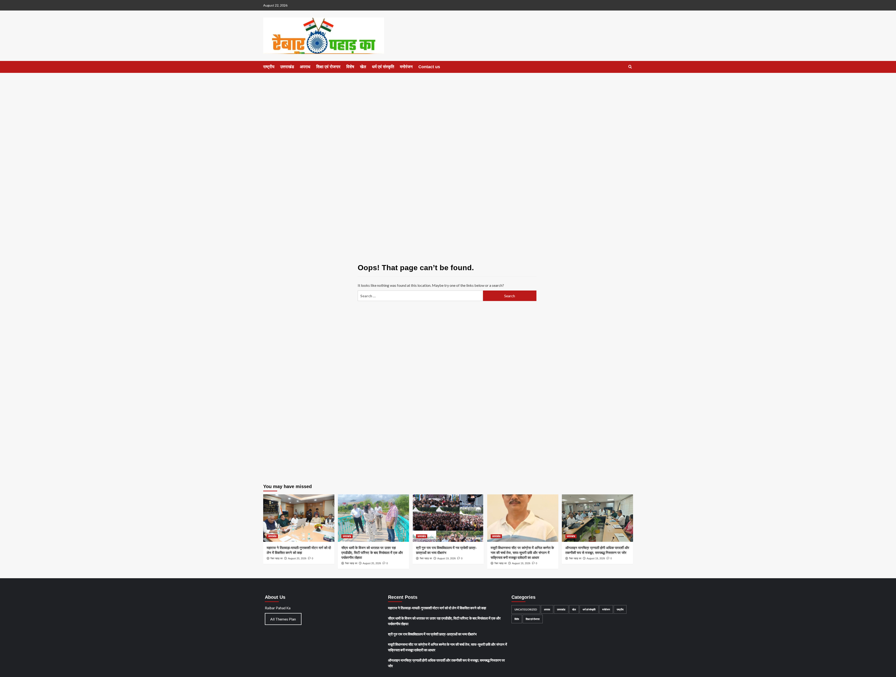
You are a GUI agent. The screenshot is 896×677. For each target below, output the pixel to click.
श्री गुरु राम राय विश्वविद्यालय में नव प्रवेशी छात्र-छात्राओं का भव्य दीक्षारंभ (432, 634)
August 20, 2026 (297, 558)
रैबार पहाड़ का (276, 558)
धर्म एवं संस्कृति (383, 66)
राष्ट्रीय (268, 66)
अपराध (305, 66)
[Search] (630, 67)
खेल (363, 66)
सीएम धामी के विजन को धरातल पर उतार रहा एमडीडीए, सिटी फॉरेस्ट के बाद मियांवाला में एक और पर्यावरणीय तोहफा (372, 553)
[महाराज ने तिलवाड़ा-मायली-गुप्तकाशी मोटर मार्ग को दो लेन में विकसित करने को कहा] (298, 518)
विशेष (350, 66)
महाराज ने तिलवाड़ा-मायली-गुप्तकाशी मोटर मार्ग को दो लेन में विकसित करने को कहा (437, 608)
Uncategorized (525, 609)
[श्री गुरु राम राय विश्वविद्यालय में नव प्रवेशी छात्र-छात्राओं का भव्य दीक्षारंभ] (448, 518)
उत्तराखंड (287, 66)
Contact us (429, 66)
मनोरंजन (406, 66)
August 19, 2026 (446, 558)
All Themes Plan (283, 619)
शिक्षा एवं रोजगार (328, 66)
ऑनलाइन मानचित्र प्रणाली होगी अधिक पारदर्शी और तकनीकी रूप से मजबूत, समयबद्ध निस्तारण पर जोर (446, 663)
